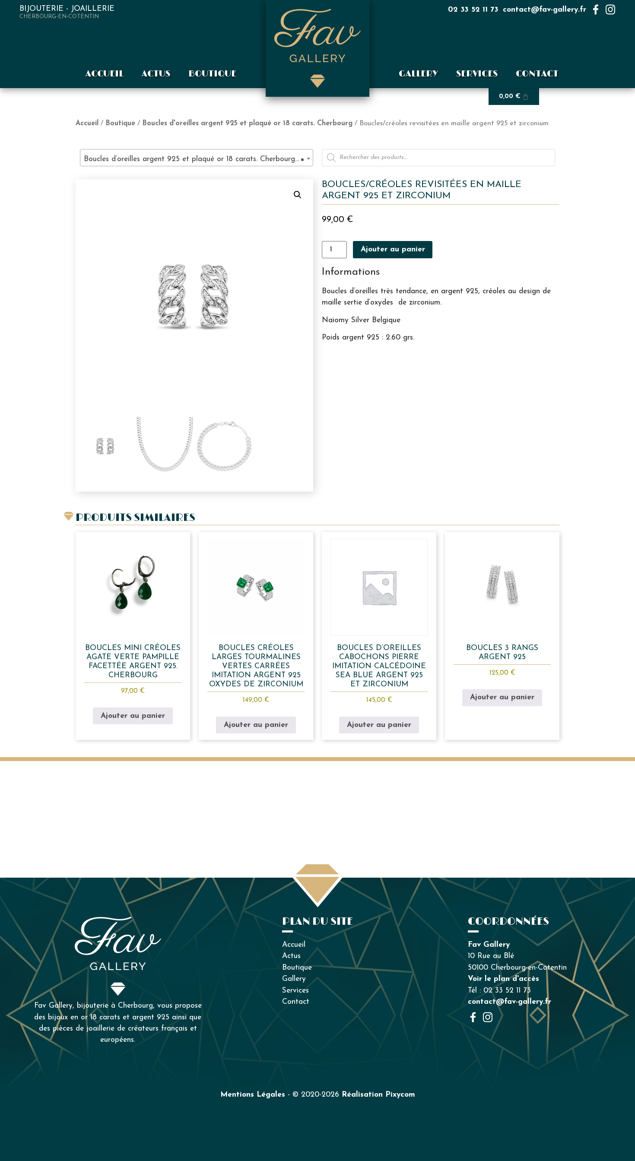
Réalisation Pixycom (378, 1094)
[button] (297, 195)
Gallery (418, 74)
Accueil (105, 74)
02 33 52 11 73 (473, 9)
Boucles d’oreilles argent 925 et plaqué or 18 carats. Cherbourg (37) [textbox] (198, 159)
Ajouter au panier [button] (133, 716)
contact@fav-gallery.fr (544, 9)
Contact (537, 74)
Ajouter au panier (393, 249)
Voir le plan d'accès (503, 979)
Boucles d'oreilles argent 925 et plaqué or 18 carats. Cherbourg (247, 123)
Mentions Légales (252, 1094)
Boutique (212, 74)
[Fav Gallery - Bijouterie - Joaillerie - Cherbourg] (317, 48)
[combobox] (196, 157)
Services (477, 74)
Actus (156, 74)
